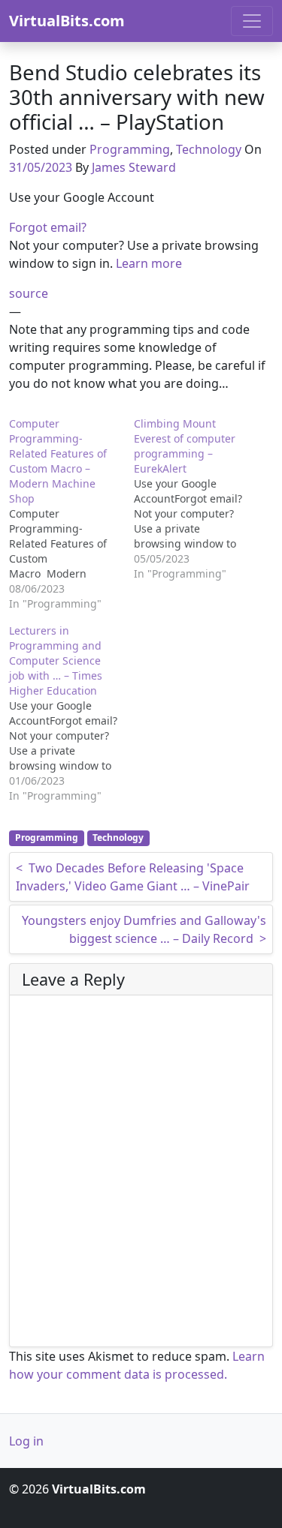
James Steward (134, 167)
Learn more (149, 263)
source (28, 293)
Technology (208, 149)
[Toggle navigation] (252, 21)
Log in (26, 1441)
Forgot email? (47, 227)
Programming (129, 149)
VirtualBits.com (67, 21)
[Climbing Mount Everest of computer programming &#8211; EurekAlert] (196, 498)
